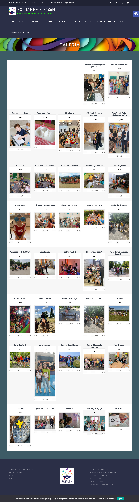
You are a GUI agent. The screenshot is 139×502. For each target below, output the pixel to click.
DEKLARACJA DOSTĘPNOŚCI (21, 469)
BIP (122, 22)
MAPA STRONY (15, 472)
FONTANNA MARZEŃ (36, 9)
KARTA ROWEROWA (106, 22)
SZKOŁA (36, 22)
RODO (11, 475)
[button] (136, 14)
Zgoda (120, 499)
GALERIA (89, 22)
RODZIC (63, 22)
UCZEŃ (49, 22)
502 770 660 (45, 3)
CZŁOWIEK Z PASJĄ (20, 33)
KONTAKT (75, 22)
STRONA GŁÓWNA (19, 22)
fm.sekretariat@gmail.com (64, 3)
